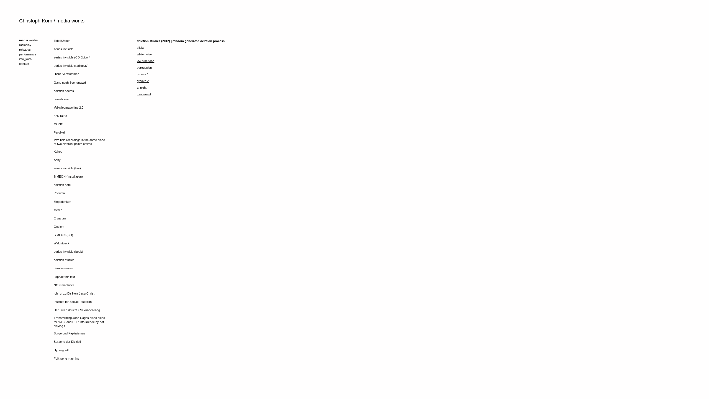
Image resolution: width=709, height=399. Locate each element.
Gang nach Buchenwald (70, 82)
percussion (144, 67)
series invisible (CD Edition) (72, 57)
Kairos (58, 151)
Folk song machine (66, 358)
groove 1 (143, 74)
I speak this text (64, 276)
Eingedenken (62, 201)
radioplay (25, 45)
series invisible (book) (68, 251)
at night (142, 87)
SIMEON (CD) (63, 235)
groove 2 (143, 81)
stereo (58, 210)
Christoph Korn (35, 21)
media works (28, 40)
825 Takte (60, 115)
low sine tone (145, 61)
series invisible (63, 49)
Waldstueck (62, 243)
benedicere (61, 99)
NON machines (64, 285)
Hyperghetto (62, 350)
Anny (57, 160)
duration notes (63, 268)
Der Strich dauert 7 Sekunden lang (77, 310)
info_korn (25, 59)
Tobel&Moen (62, 40)
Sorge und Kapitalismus (69, 333)
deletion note (62, 184)
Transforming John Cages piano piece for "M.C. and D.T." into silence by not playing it (79, 322)
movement (144, 94)
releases (25, 49)
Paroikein (60, 132)
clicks (141, 47)
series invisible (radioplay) (71, 65)
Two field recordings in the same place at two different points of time (79, 141)
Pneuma (59, 193)
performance (27, 54)
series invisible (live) (67, 168)
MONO (58, 124)
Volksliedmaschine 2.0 (68, 107)
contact (24, 63)
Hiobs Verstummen (66, 74)
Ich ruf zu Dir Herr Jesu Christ (74, 293)
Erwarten (60, 218)
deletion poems (64, 91)
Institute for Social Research (73, 301)
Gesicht (59, 226)
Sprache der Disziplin (68, 341)
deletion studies (64, 260)
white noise (144, 54)
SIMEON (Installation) (68, 176)
